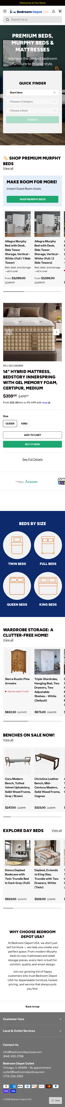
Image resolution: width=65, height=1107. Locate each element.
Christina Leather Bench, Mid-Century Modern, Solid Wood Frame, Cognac (47, 787)
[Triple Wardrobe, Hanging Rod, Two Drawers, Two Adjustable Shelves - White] (47, 662)
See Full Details (32, 459)
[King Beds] (48, 586)
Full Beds (48, 564)
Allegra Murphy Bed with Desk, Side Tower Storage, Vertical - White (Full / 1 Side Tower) (18, 252)
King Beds (48, 604)
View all (8, 168)
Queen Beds (17, 604)
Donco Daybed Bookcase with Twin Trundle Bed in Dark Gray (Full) (17, 876)
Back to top (32, 1006)
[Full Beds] (48, 545)
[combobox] (32, 19)
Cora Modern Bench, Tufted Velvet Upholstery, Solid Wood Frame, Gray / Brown (18, 787)
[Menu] (5, 11)
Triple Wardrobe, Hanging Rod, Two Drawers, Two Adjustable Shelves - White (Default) (46, 689)
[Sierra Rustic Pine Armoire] (18, 662)
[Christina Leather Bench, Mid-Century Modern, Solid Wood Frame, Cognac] (47, 761)
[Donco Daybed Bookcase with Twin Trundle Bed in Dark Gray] (18, 853)
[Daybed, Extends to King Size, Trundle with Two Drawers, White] (47, 853)
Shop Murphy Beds (33, 199)
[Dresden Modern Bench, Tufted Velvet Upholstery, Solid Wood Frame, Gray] (18, 761)
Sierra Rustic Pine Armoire (17, 681)
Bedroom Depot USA (21, 1099)
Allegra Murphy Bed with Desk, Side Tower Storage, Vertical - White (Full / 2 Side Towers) (47, 252)
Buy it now (32, 444)
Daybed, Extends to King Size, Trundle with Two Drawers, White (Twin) (46, 878)
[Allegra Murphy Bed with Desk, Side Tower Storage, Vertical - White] (18, 224)
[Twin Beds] (17, 545)
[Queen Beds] (17, 586)
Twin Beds (17, 564)
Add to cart (32, 434)
